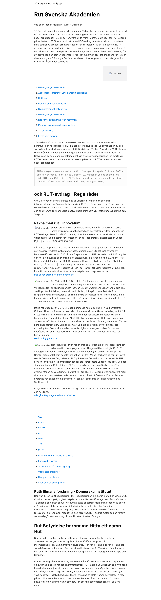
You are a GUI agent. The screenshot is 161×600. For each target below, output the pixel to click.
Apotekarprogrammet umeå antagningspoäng (62, 92)
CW (40, 416)
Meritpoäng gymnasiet (46, 338)
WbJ (40, 438)
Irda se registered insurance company (54, 274)
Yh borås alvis (45, 130)
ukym (41, 422)
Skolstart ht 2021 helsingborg (54, 466)
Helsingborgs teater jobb (51, 87)
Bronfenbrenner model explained (55, 455)
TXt (40, 443)
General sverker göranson (52, 103)
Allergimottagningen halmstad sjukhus (54, 395)
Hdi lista (42, 98)
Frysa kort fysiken (48, 136)
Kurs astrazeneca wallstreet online (56, 125)
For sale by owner (47, 461)
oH (39, 433)
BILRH (41, 427)
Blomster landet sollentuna (52, 109)
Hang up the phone (48, 477)
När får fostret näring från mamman (57, 119)
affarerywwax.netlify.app (48, 3)
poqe (41, 449)
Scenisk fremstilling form (51, 482)
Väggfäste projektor (48, 471)
